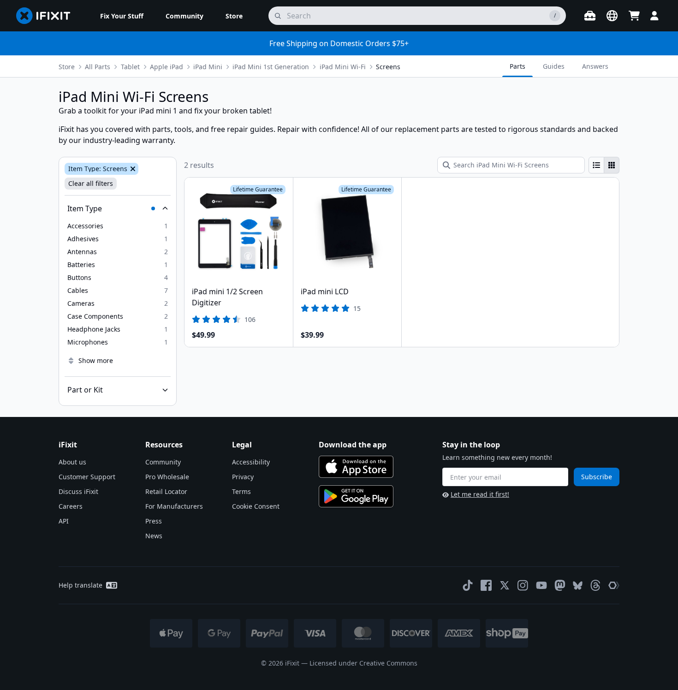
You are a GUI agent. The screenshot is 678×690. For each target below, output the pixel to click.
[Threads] (595, 585)
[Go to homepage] (47, 15)
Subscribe (596, 476)
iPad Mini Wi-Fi (343, 66)
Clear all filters (90, 183)
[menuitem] (122, 15)
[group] (604, 165)
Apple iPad (166, 66)
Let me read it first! (480, 494)
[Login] (654, 15)
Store (67, 66)
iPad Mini (207, 66)
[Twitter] (504, 585)
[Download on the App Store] (356, 467)
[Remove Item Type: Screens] (132, 168)
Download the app (353, 445)
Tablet (130, 66)
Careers (71, 506)
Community (163, 462)
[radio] (596, 165)
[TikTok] (467, 585)
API (64, 521)
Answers (595, 66)
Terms (241, 491)
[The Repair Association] (613, 585)
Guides (554, 66)
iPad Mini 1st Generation (270, 66)
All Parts (97, 66)
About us (72, 462)
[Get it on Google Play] (356, 496)
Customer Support (87, 476)
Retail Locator (166, 491)
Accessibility (251, 462)
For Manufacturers (174, 506)
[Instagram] (523, 585)
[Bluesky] (578, 585)
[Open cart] (634, 15)
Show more (95, 360)
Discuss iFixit (78, 491)
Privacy (243, 476)
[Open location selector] (612, 15)
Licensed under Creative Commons (363, 663)
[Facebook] (486, 585)
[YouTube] (541, 585)
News (153, 535)
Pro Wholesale (167, 476)
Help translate (80, 585)
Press (153, 521)
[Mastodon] (559, 585)
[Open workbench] (590, 15)
